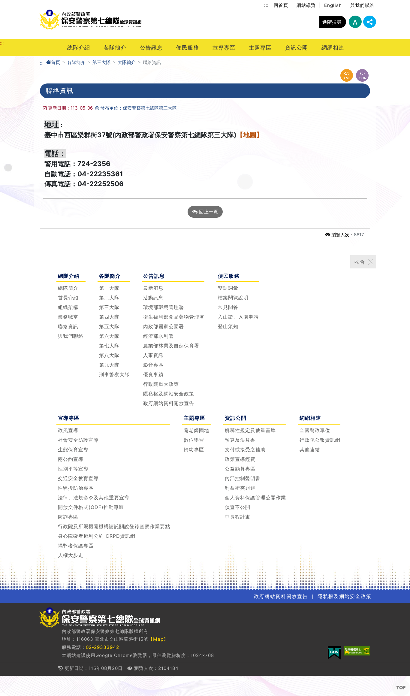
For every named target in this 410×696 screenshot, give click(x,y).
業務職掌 (68, 317)
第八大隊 (109, 355)
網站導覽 (306, 5)
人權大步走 (70, 555)
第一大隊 (109, 288)
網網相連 (332, 47)
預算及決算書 (240, 440)
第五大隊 (109, 326)
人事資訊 (153, 355)
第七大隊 (109, 346)
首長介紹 (68, 298)
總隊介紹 (78, 47)
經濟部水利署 (158, 336)
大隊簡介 (127, 62)
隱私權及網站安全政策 (168, 394)
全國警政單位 (315, 430)
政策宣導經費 (240, 459)
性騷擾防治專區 (76, 488)
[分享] (369, 22)
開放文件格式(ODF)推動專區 (91, 507)
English (333, 5)
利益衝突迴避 (240, 488)
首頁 (55, 62)
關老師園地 (196, 430)
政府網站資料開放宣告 (168, 403)
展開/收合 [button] (370, 261)
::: (266, 5)
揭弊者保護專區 (76, 545)
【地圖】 (250, 135)
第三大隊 (101, 62)
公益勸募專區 (240, 468)
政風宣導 (68, 430)
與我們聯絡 (362, 5)
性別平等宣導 (73, 468)
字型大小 (355, 22)
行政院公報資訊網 (320, 440)
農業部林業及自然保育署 (171, 346)
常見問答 (228, 307)
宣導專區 (224, 47)
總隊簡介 (68, 288)
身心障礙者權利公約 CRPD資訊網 (96, 536)
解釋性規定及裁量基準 (250, 430)
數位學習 (194, 440)
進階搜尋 (332, 22)
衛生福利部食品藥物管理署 (173, 317)
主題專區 (260, 47)
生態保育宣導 (73, 449)
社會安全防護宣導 (78, 440)
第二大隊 (109, 298)
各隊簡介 (115, 47)
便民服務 (187, 47)
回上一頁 (207, 212)
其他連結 (310, 449)
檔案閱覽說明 (233, 298)
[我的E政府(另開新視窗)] (334, 653)
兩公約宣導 (70, 459)
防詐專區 (68, 516)
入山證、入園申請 (238, 317)
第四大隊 (109, 317)
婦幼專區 (194, 449)
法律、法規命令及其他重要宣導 (93, 497)
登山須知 (228, 326)
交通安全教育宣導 (78, 478)
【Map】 (158, 639)
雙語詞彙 (228, 288)
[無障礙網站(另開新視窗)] (357, 650)
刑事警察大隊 (114, 374)
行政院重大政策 (161, 384)
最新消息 (153, 288)
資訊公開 (296, 47)
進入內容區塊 (14, 4)
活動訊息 (153, 298)
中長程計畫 (237, 516)
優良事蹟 (153, 374)
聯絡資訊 (68, 326)
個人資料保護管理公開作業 (255, 497)
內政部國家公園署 (163, 326)
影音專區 (153, 365)
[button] (400, 687)
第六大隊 (109, 336)
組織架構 (68, 307)
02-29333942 (102, 647)
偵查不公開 (237, 507)
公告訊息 (151, 47)
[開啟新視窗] (346, 75)
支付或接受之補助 (245, 449)
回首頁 (281, 5)
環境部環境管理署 (163, 307)
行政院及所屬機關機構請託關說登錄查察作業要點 (114, 526)
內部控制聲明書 (243, 478)
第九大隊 (109, 365)
